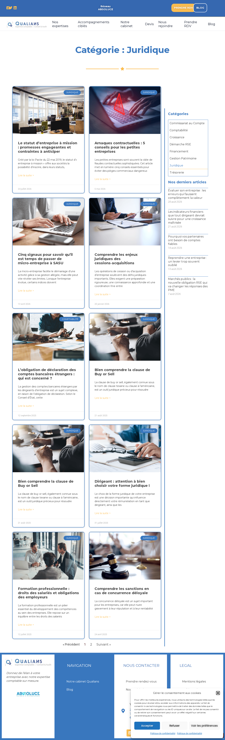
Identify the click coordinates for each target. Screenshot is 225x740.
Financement (179, 151)
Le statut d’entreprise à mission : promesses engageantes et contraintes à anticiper (47, 147)
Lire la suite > (26, 175)
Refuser (174, 726)
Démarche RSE (180, 144)
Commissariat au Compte (187, 123)
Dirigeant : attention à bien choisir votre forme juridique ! (122, 483)
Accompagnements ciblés (93, 24)
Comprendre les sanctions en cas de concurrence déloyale (122, 591)
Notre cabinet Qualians (82, 681)
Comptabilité (179, 130)
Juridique (176, 165)
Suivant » (104, 644)
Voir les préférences (204, 726)
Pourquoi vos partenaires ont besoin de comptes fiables (186, 240)
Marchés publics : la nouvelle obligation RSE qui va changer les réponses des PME (188, 284)
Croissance (177, 137)
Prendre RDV (190, 24)
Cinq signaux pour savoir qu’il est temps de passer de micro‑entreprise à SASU (45, 258)
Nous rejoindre (165, 24)
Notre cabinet (127, 24)
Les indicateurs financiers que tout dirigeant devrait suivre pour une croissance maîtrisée (187, 217)
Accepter (147, 726)
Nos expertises (60, 24)
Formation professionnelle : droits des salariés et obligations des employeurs (48, 593)
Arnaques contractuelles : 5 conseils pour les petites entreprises (120, 147)
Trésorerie (177, 172)
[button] (218, 693)
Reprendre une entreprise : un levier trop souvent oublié (187, 261)
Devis (149, 24)
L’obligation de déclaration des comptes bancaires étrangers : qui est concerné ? (47, 374)
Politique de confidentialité (162, 733)
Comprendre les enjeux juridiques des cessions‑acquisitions (116, 258)
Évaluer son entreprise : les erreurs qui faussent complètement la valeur (187, 194)
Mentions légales (194, 681)
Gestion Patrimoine (183, 158)
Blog (211, 24)
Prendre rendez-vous (141, 681)
